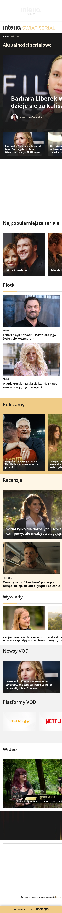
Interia (6, 36)
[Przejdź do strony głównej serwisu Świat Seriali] (39, 27)
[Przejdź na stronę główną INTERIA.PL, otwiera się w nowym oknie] (12, 27)
